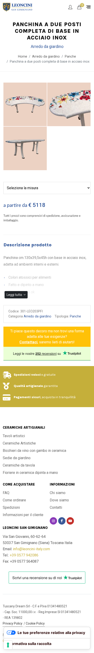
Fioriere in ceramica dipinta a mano (30, 472)
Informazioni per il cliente (23, 515)
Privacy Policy (12, 623)
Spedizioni (11, 507)
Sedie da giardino (17, 458)
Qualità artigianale (28, 386)
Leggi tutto (15, 295)
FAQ (6, 493)
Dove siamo (59, 500)
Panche (70, 56)
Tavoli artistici (14, 436)
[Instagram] (53, 521)
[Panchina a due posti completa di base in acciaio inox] (25, 105)
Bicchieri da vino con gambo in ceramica (34, 450)
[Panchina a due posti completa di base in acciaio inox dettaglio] (25, 149)
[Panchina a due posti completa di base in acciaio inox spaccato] (69, 105)
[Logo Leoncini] (17, 7)
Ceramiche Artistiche (19, 443)
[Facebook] (61, 521)
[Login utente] (70, 7)
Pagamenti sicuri (27, 397)
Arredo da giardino (37, 316)
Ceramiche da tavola (19, 465)
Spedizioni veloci (27, 375)
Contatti (56, 507)
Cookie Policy (35, 623)
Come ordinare (14, 500)
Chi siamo (57, 493)
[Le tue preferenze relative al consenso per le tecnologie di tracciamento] (8, 645)
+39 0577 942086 (24, 555)
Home (22, 56)
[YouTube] (70, 521)
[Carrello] (79, 7)
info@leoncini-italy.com (31, 549)
